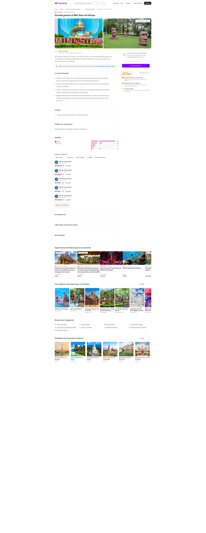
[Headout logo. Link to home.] (61, 3)
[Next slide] (150, 284)
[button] (79, 33)
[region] (66, 258)
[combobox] (89, 3)
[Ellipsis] (83, 9)
